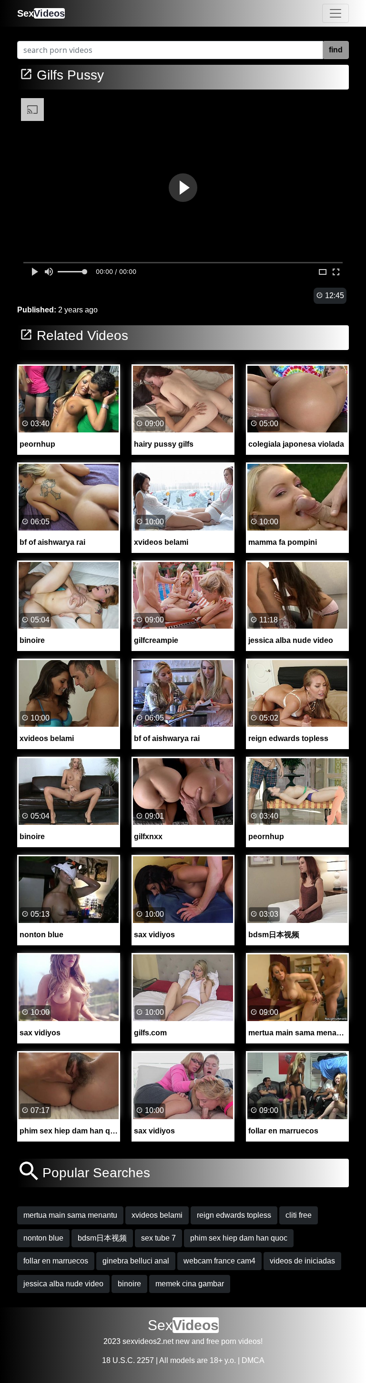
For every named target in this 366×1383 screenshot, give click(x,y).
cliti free (298, 1215)
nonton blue (43, 1238)
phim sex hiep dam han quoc (238, 1238)
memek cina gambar (189, 1284)
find (336, 50)
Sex (41, 13)
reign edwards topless (234, 1215)
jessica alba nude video (63, 1284)
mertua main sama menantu (70, 1215)
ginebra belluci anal (135, 1261)
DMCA (253, 1360)
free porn (221, 1341)
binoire (129, 1284)
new (182, 1341)
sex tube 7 (158, 1238)
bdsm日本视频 (102, 1238)
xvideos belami (157, 1215)
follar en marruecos (55, 1261)
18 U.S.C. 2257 (128, 1360)
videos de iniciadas (302, 1261)
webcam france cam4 (219, 1261)
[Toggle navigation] (335, 13)
